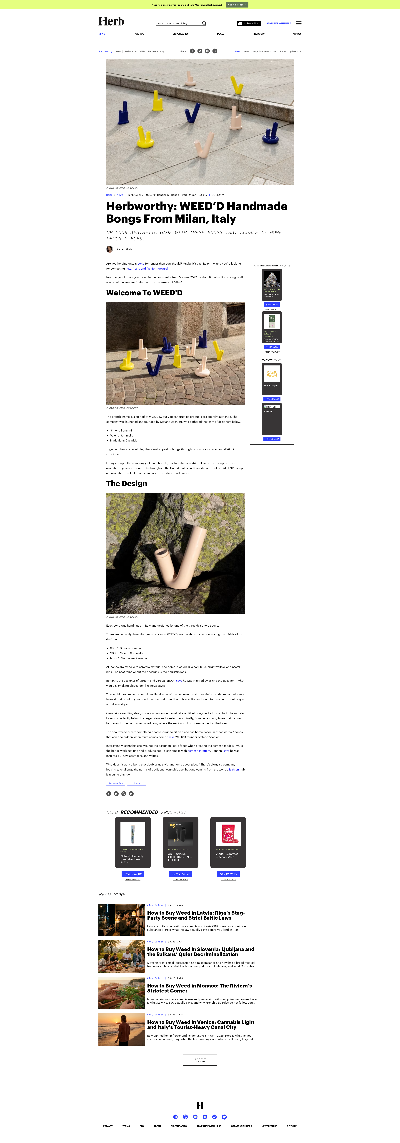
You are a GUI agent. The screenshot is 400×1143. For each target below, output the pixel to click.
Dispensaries (181, 33)
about (157, 1126)
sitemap (292, 1126)
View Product (271, 309)
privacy (108, 1126)
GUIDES (297, 33)
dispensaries (179, 1126)
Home (109, 194)
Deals (220, 33)
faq (142, 1126)
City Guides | (157, 905)
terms (126, 1126)
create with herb (241, 1126)
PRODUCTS (259, 33)
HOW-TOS (139, 33)
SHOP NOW (272, 304)
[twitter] (199, 51)
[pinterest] (207, 51)
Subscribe (251, 23)
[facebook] (192, 51)
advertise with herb (278, 23)
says (179, 680)
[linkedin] (214, 51)
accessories (116, 783)
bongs (137, 783)
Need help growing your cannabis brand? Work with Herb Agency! (187, 4)
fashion (234, 769)
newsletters (269, 1126)
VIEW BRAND (272, 399)
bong (141, 263)
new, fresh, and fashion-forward (147, 268)
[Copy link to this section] (241, 291)
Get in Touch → (237, 4)
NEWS (101, 33)
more (200, 1060)
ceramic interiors (199, 750)
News (120, 194)
